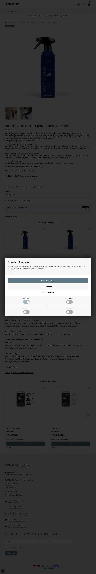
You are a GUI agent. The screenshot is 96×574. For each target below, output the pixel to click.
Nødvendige (26, 298)
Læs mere (11, 271)
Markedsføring (70, 298)
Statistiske (69, 308)
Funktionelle (26, 308)
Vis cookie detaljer (48, 292)
